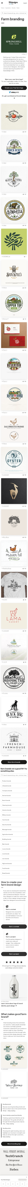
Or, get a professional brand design (14, 96)
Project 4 (5, 350)
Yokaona (5, 287)
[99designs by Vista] (13, 2)
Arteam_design (5, 1001)
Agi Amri (5, 599)
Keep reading (11, 1110)
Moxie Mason (6, 537)
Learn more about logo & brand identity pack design (12, 1005)
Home (2, 8)
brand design (7, 70)
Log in (25, 3)
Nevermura (5, 693)
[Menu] (2, 2)
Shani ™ (25, 54)
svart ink (5, 662)
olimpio (4, 131)
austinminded (6, 475)
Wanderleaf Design (7, 568)
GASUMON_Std (6, 256)
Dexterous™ (5, 319)
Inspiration (8, 8)
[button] (26, 1177)
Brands (14, 8)
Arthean (4, 724)
